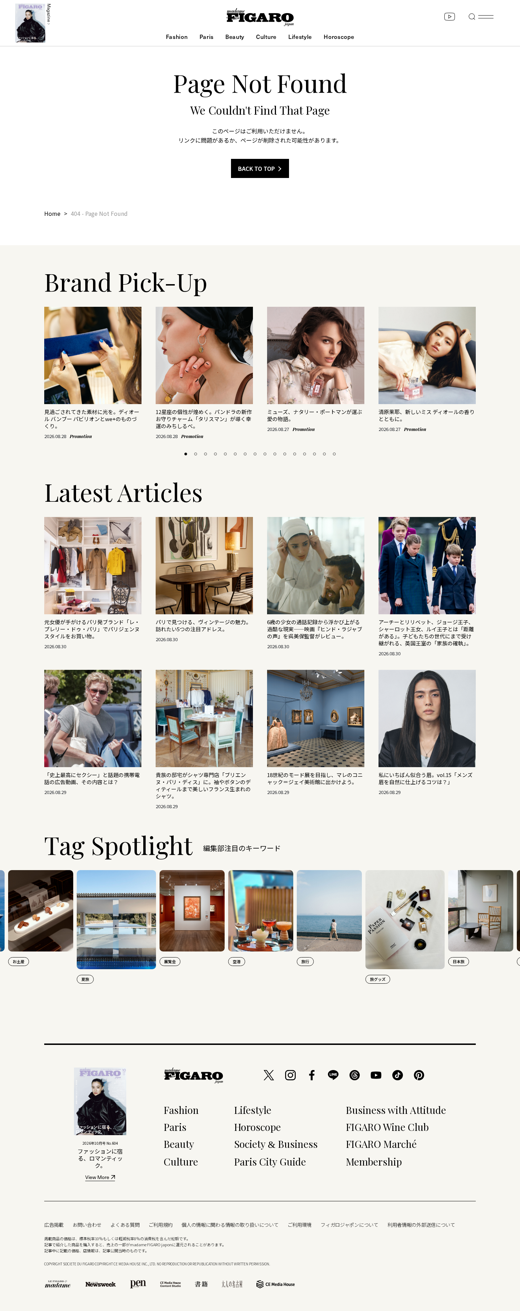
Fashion (177, 36)
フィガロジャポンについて (349, 1224)
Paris (207, 36)
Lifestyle (300, 36)
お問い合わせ (87, 1224)
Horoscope (339, 36)
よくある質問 (124, 1224)
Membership (374, 1161)
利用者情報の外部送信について (421, 1224)
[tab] (185, 454)
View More (97, 1177)
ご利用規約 (161, 1224)
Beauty (234, 36)
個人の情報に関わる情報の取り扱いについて (229, 1224)
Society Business (276, 1143)
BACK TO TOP (256, 168)
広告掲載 (54, 1224)
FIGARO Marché (381, 1143)
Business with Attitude (396, 1109)
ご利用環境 (300, 1224)
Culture (266, 36)
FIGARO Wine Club (387, 1126)
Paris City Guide (270, 1161)
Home (52, 213)
